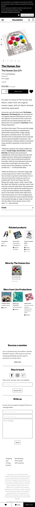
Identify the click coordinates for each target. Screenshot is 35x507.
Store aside (18, 461)
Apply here (17, 362)
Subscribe (17, 390)
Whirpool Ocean (17, 307)
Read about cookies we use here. (10, 12)
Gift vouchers (19, 463)
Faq (7, 461)
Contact (8, 465)
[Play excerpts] (3, 61)
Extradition (4, 241)
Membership (19, 458)
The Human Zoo (10, 66)
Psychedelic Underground (16, 244)
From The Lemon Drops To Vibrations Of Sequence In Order (29, 309)
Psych (7, 78)
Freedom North (5, 303)
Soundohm (17, 20)
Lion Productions (10, 74)
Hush (2, 243)
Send (18, 442)
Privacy (8, 463)
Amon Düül (16, 241)
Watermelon (27, 303)
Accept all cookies (27, 15)
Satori (26, 245)
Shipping (9, 458)
